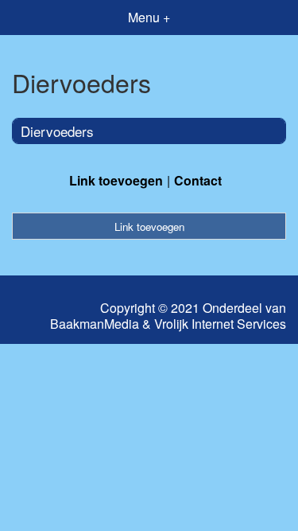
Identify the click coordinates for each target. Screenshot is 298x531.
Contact (198, 180)
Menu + (149, 17)
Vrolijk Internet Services (220, 324)
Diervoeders (57, 131)
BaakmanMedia (94, 324)
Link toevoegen (116, 180)
